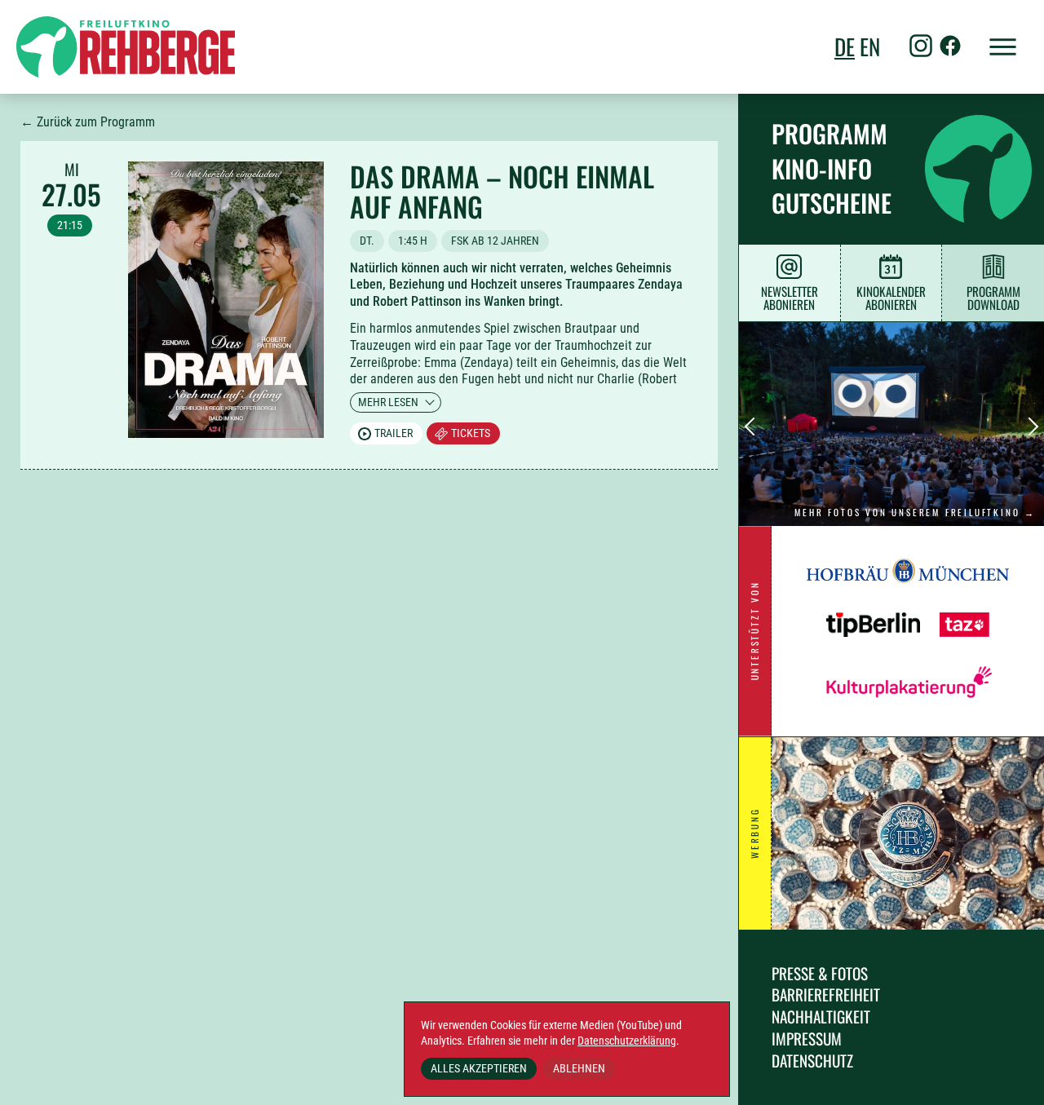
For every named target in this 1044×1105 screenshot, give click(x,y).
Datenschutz (812, 1060)
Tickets (470, 433)
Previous (754, 427)
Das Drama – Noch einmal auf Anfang (502, 191)
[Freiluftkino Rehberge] (125, 46)
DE (844, 47)
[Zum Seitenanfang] (1011, 1080)
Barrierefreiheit (826, 994)
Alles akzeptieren (479, 1068)
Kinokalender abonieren (891, 298)
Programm (829, 133)
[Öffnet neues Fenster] (907, 591)
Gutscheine (831, 202)
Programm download (993, 298)
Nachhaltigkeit (821, 1016)
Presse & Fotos (820, 973)
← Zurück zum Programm (87, 122)
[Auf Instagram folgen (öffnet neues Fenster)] (921, 48)
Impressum (807, 1038)
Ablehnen (579, 1068)
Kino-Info (822, 168)
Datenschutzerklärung (626, 1041)
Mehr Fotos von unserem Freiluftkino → (915, 512)
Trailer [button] (393, 433)
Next (1029, 427)
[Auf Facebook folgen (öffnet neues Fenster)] (950, 48)
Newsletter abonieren (789, 298)
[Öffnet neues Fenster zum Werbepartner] (908, 833)
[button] (995, 47)
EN (870, 47)
